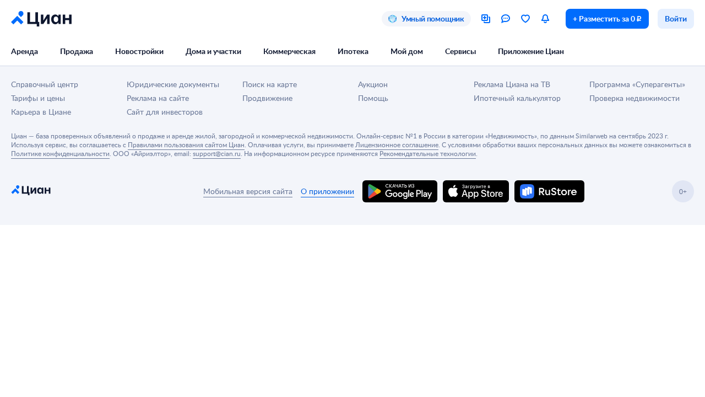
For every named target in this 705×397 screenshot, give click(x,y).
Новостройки (139, 51)
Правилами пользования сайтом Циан (186, 144)
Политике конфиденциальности (60, 153)
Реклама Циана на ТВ (512, 84)
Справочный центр (44, 84)
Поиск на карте (269, 84)
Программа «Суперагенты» (637, 84)
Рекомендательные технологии (427, 153)
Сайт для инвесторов (165, 111)
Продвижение (267, 98)
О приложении (327, 191)
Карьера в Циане (41, 111)
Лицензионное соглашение (396, 144)
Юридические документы (173, 84)
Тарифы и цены (38, 98)
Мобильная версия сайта (247, 191)
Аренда (24, 51)
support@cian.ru (217, 153)
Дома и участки (213, 51)
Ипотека (353, 51)
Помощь (373, 98)
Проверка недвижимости (634, 98)
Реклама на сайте (158, 98)
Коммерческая (289, 51)
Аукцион (373, 84)
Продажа (76, 51)
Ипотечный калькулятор (517, 98)
